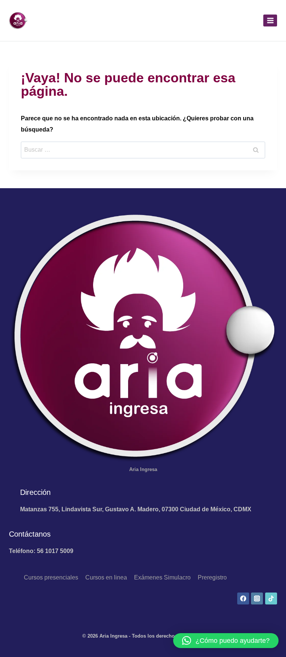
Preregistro (212, 577)
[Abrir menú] (270, 20)
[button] (226, 640)
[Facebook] (243, 598)
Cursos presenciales (51, 577)
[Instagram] (257, 598)
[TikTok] (271, 598)
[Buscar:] (143, 149)
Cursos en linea (106, 577)
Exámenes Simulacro (162, 577)
